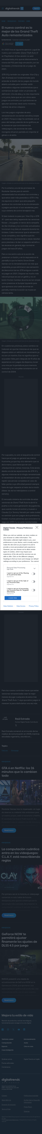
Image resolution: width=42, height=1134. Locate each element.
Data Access (21, 606)
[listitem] (21, 568)
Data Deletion (8, 606)
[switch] (33, 574)
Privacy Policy (34, 606)
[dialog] (21, 567)
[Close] (38, 528)
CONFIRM (13, 598)
